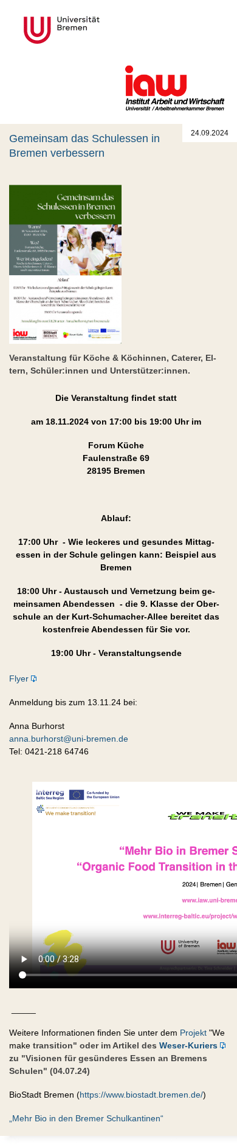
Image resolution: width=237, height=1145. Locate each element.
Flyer (19, 678)
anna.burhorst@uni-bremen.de (68, 738)
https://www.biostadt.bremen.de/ (141, 1094)
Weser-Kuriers (188, 1045)
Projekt (193, 1032)
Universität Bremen (102, 30)
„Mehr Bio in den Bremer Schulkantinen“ (86, 1118)
